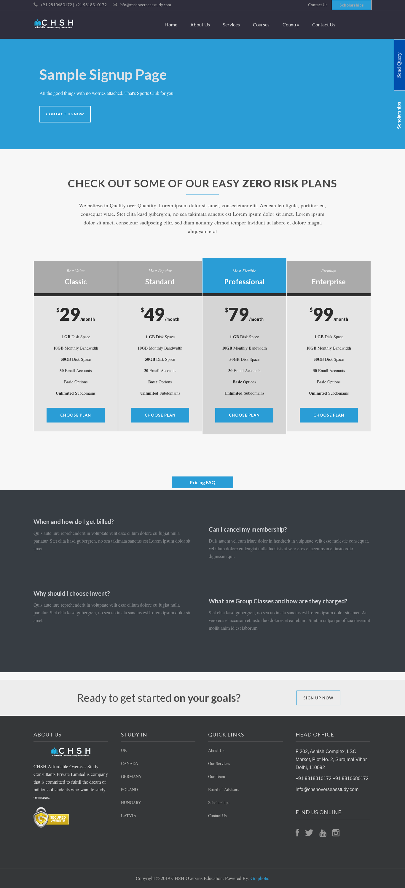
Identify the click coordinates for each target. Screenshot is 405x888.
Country (291, 24)
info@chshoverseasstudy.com (145, 4)
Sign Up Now (318, 698)
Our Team (216, 776)
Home (171, 24)
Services (231, 24)
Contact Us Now (65, 114)
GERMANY (131, 776)
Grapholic (260, 878)
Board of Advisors (223, 789)
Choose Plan (75, 415)
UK (124, 750)
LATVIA (128, 815)
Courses (261, 24)
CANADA (129, 763)
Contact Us (317, 4)
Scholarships (351, 5)
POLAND (129, 789)
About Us (200, 24)
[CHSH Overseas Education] (54, 23)
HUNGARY (131, 802)
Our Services (219, 763)
